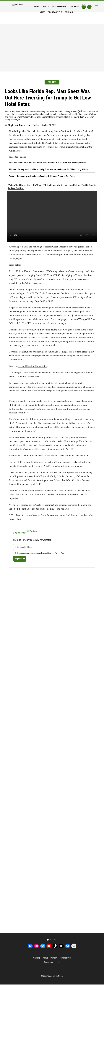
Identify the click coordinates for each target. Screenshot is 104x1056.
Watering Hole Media (55, 976)
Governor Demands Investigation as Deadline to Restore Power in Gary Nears (42, 176)
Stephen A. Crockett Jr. (19, 125)
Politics (52, 82)
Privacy (53, 958)
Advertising (48, 962)
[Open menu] (96, 7)
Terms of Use (65, 958)
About (45, 958)
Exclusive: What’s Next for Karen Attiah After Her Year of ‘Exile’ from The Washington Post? (48, 162)
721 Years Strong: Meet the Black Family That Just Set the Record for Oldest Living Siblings (49, 169)
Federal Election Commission (32, 365)
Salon (25, 246)
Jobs (58, 962)
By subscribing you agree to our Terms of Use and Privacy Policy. (41, 553)
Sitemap (36, 958)
